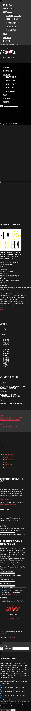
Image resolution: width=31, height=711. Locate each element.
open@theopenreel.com (8, 505)
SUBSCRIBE (4, 597)
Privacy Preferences (5, 710)
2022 (4, 348)
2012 (4, 367)
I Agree (13, 710)
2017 (4, 357)
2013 (4, 365)
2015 (4, 361)
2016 (4, 359)
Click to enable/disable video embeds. (12, 695)
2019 (4, 353)
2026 (4, 340)
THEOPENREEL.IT (13, 619)
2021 (4, 349)
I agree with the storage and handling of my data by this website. (11, 592)
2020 (4, 351)
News (4, 329)
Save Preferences (5, 699)
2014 (4, 363)
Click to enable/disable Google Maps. (12, 691)
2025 (4, 342)
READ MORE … (5, 499)
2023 (4, 346)
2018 (4, 355)
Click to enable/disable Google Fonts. (12, 687)
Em (0, 309)
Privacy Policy (12, 594)
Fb (1, 309)
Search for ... (8, 649)
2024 (4, 344)
